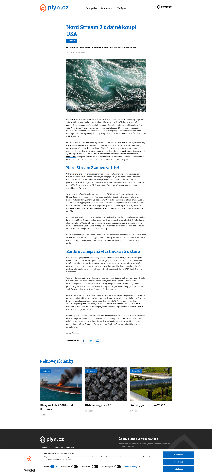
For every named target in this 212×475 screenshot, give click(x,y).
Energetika (91, 8)
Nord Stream (75, 119)
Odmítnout (178, 469)
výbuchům (71, 156)
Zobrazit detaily (131, 467)
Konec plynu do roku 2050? (147, 405)
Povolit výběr (178, 462)
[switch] (74, 466)
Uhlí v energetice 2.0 (98, 405)
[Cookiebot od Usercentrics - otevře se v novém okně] (29, 470)
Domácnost (107, 8)
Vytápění (121, 8)
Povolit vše (178, 455)
